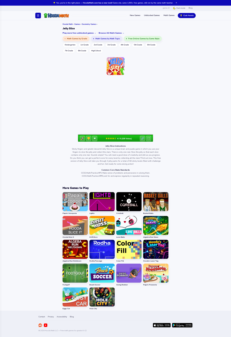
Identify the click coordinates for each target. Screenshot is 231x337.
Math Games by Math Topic (107, 38)
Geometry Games (89, 24)
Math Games (169, 15)
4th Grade (125, 45)
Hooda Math (68, 24)
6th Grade (151, 45)
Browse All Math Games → (111, 33)
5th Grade (138, 45)
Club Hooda (188, 15)
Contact (41, 316)
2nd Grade (98, 45)
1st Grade (84, 45)
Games (77, 24)
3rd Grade (111, 45)
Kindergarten (70, 45)
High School (96, 51)
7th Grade (69, 51)
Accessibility (62, 316)
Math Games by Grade (77, 38)
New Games (135, 15)
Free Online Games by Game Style (143, 38)
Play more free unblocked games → (79, 33)
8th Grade (82, 51)
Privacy (51, 316)
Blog (190, 8)
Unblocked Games (152, 15)
